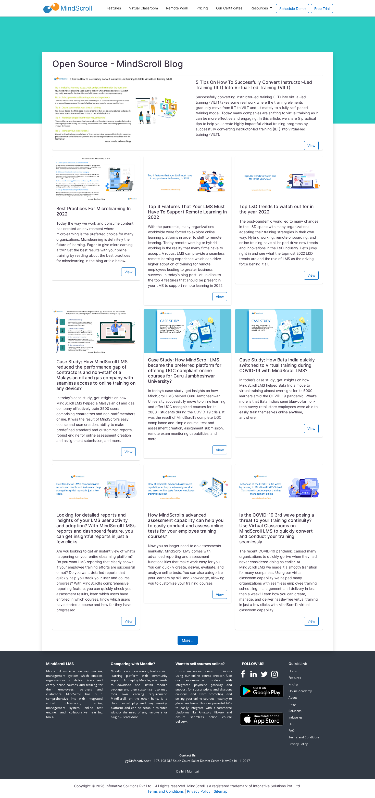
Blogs (292, 704)
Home (293, 671)
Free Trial (322, 8)
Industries (296, 717)
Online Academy (300, 691)
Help (292, 724)
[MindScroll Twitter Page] (264, 675)
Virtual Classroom (143, 8)
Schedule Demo (292, 8)
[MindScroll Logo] (67, 8)
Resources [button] (260, 8)
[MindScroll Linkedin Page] (254, 675)
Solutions (295, 711)
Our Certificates (229, 8)
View (311, 145)
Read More (130, 717)
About (293, 697)
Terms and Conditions (304, 737)
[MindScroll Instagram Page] (274, 675)
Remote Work (177, 8)
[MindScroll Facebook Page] (243, 675)
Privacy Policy (298, 744)
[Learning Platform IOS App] (261, 718)
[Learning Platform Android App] (261, 690)
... (188, 640)
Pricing (202, 8)
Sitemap (221, 791)
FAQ (291, 730)
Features (114, 8)
